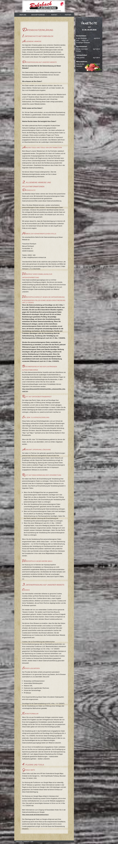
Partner (68, 15)
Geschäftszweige (38, 15)
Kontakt (54, 15)
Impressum (26, 841)
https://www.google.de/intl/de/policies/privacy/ (35, 814)
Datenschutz (19, 841)
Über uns (22, 15)
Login (31, 841)
